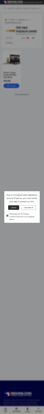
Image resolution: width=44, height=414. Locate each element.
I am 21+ (13, 207)
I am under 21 (28, 207)
